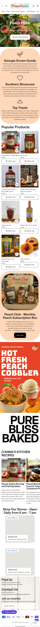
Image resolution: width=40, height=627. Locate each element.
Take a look (20, 335)
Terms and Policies (20, 626)
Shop (8, 11)
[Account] (33, 6)
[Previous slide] (2, 30)
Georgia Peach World (22, 622)
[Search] (6, 6)
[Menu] (2, 6)
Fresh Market (31, 11)
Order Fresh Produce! (18, 11)
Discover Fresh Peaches (20, 37)
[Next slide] (37, 30)
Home (3, 11)
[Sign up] (35, 606)
